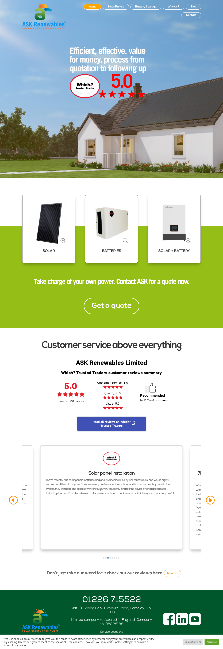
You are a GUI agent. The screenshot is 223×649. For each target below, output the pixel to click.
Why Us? (173, 6)
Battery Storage (145, 6)
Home (92, 6)
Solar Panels (115, 6)
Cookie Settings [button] (193, 641)
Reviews (172, 573)
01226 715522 (111, 600)
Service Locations (111, 632)
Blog (193, 6)
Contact (191, 15)
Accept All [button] (212, 641)
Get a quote (112, 306)
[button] (13, 500)
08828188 (115, 624)
